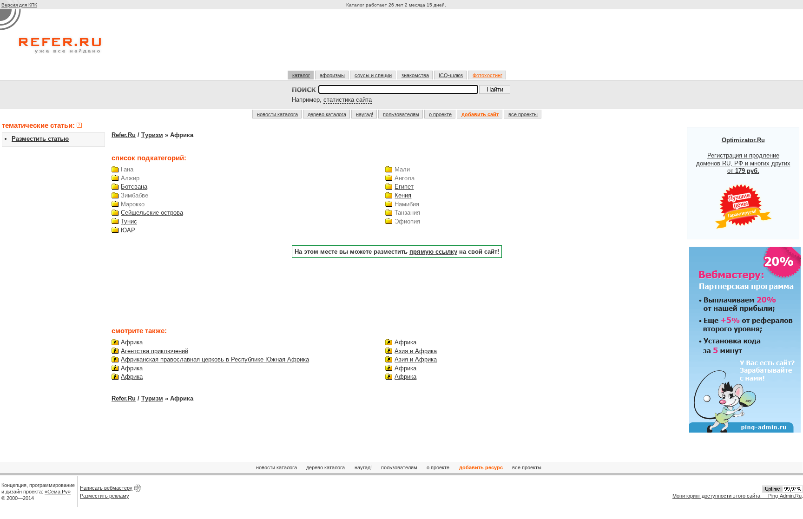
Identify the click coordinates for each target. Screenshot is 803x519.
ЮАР (128, 230)
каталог (301, 75)
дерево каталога (327, 114)
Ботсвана (134, 186)
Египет (404, 186)
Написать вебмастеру (106, 488)
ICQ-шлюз (451, 75)
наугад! (364, 114)
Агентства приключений (154, 351)
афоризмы (332, 75)
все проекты (523, 114)
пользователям (401, 114)
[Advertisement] (397, 44)
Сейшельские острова (152, 212)
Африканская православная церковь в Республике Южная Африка (215, 359)
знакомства (415, 75)
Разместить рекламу (104, 496)
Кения (403, 195)
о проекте (440, 114)
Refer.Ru (124, 134)
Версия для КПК (19, 4)
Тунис (129, 221)
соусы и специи (373, 75)
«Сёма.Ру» (58, 491)
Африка (132, 342)
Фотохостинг (487, 75)
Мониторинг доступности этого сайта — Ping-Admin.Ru (737, 496)
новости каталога (277, 114)
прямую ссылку (433, 251)
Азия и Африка (416, 351)
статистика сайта (347, 99)
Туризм (152, 134)
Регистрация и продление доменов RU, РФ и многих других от (743, 156)
